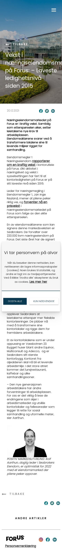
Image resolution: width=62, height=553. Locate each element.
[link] (15, 301)
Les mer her (38, 282)
